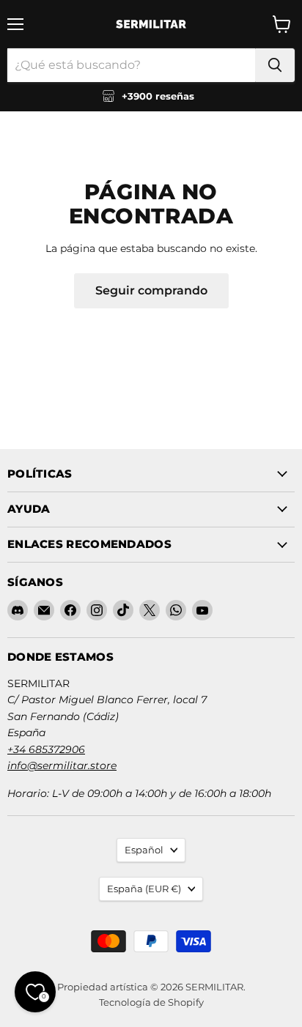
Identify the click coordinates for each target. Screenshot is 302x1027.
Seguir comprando (151, 290)
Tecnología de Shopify (151, 1002)
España (144, 888)
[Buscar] (275, 65)
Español (144, 850)
